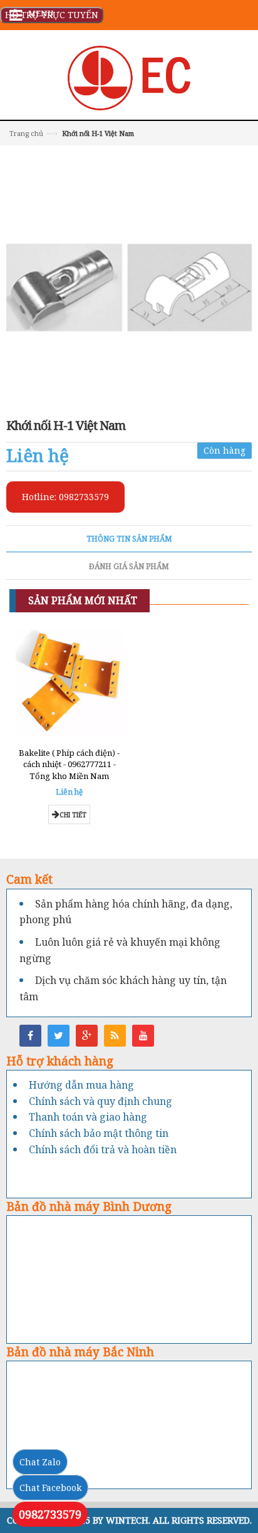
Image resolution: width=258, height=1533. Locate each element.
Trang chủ (26, 133)
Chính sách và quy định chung (100, 1101)
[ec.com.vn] (129, 77)
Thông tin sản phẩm (129, 538)
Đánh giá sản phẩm (129, 566)
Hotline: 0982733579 (65, 497)
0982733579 (50, 1514)
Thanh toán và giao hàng (88, 1117)
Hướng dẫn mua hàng (81, 1085)
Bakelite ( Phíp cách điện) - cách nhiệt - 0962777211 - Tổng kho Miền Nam (69, 764)
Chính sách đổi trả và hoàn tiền (103, 1149)
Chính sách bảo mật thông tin (98, 1133)
